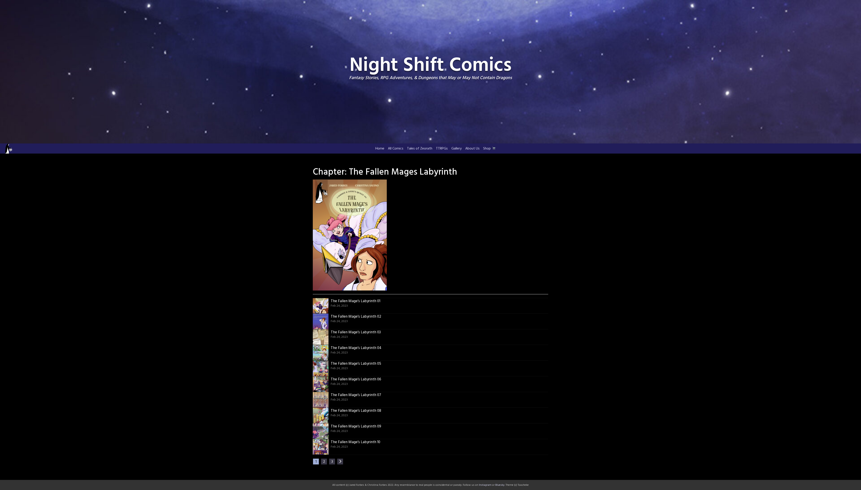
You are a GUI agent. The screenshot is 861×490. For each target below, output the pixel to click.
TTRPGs (442, 149)
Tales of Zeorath (419, 149)
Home (379, 149)
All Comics (395, 149)
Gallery (456, 149)
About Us (472, 149)
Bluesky (499, 485)
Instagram (485, 485)
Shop (487, 149)
